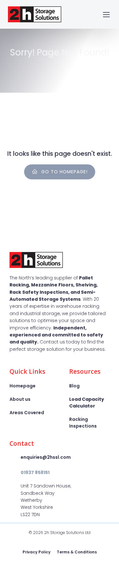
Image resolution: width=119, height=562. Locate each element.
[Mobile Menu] (106, 14)
